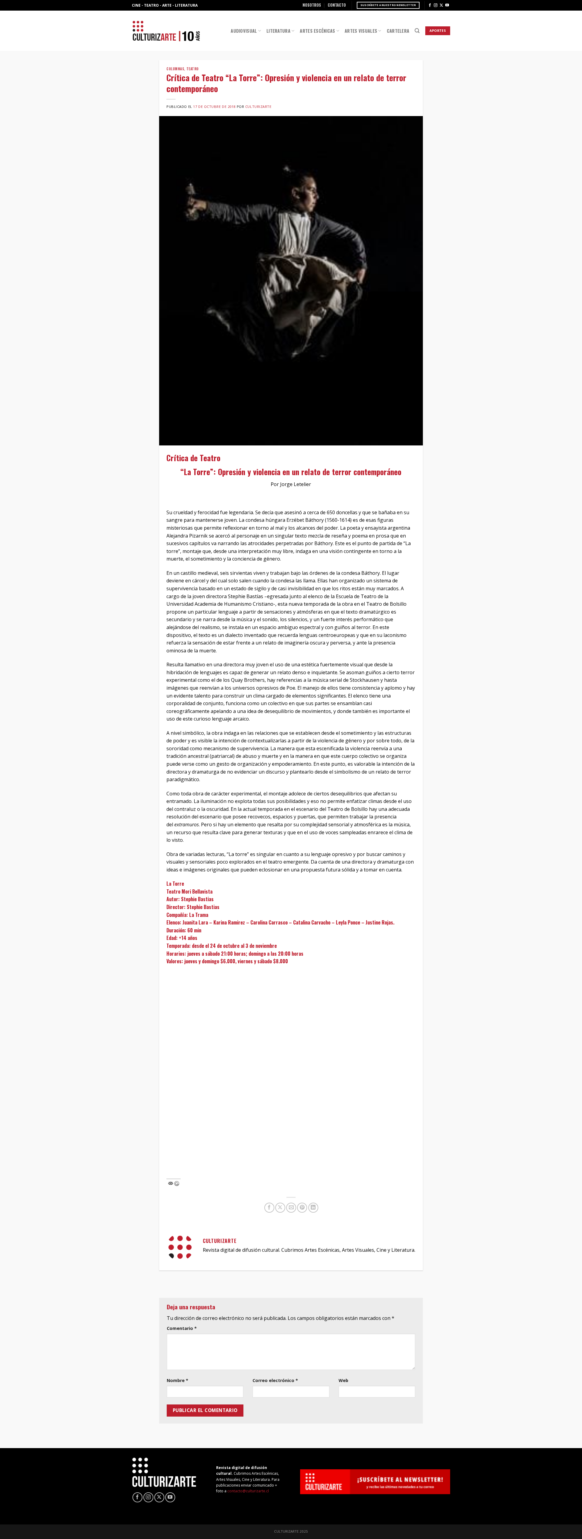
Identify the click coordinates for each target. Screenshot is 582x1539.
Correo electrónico (275, 1380)
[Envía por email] (291, 1208)
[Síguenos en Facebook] (430, 5)
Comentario (182, 1328)
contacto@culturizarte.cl (248, 1491)
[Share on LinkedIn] (313, 1208)
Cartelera (398, 31)
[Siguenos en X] (441, 5)
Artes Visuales (361, 31)
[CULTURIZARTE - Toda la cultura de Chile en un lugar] (166, 31)
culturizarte (258, 106)
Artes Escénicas (317, 31)
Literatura (278, 31)
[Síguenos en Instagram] (435, 5)
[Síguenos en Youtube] (447, 5)
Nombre (177, 1380)
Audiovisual (244, 31)
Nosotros (312, 5)
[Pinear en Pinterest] (302, 1208)
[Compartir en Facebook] (269, 1208)
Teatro (192, 68)
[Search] (417, 31)
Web (343, 1380)
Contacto (337, 5)
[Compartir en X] (280, 1208)
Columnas (175, 68)
